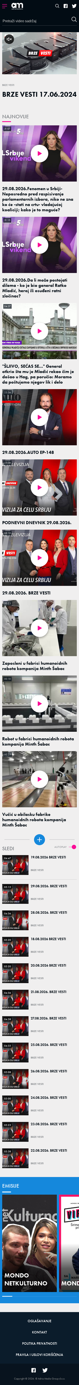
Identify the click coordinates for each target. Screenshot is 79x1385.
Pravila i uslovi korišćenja (39, 1354)
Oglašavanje (39, 1321)
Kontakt (39, 1332)
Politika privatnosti (39, 1343)
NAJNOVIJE (15, 116)
